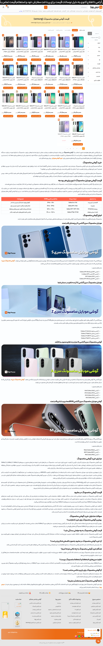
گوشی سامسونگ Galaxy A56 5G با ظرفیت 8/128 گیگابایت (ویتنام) (8, 107)
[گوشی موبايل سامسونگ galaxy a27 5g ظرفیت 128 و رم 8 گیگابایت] (77, 41)
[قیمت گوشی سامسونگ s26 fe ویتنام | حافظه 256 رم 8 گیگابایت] (63, 125)
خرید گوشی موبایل (57, 158)
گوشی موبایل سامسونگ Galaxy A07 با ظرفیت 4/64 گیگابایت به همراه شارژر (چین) (64, 79)
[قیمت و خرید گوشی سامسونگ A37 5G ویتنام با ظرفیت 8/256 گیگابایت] (36, 41)
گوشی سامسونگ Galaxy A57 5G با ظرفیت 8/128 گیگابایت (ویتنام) (64, 51)
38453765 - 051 (12, 633)
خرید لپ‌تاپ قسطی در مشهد (54, 609)
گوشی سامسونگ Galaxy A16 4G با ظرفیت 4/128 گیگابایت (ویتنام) (78, 135)
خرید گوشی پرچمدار (37, 609)
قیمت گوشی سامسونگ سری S (74, 616)
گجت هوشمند (91, 11)
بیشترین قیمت (59, 30)
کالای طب (64, 11)
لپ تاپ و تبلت (79, 11)
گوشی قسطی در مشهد (48, 11)
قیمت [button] (98, 64)
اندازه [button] (99, 43)
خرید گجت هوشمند (76, 606)
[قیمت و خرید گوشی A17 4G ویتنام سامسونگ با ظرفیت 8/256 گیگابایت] (8, 69)
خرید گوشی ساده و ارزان (36, 613)
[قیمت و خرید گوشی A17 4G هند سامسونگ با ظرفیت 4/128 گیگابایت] (22, 69)
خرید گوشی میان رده (36, 616)
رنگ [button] (99, 51)
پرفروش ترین (67, 30)
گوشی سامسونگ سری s (8, 261)
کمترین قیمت (51, 30)
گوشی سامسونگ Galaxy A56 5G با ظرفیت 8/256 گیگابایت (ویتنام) (22, 107)
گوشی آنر (99, 619)
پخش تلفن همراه (57, 11)
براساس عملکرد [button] (96, 68)
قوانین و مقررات (57, 619)
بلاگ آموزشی (58, 606)
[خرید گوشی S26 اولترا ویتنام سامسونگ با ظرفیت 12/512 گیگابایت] (8, 41)
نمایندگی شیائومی (57, 623)
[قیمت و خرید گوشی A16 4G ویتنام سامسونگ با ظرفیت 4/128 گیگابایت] (77, 125)
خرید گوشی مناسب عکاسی (35, 603)
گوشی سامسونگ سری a (17, 380)
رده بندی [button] (98, 72)
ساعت (68, 11)
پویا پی (20, 11)
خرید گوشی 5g (37, 619)
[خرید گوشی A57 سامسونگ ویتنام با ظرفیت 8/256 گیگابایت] (22, 41)
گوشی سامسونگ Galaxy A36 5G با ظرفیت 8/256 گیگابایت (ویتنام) (36, 107)
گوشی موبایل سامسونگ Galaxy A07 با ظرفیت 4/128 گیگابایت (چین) (78, 107)
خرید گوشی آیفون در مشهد (75, 623)
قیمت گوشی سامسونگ (95, 613)
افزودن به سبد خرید (77, 60)
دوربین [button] (98, 76)
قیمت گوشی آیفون (96, 609)
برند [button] (99, 47)
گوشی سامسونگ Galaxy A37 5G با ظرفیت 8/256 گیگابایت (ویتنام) (36, 51)
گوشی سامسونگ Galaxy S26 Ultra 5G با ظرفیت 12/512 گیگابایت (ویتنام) (8, 51)
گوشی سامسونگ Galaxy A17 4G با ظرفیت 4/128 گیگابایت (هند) (22, 79)
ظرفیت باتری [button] (97, 80)
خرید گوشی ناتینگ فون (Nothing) (33, 623)
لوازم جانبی (85, 11)
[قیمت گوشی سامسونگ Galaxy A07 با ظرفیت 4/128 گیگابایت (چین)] (50, 69)
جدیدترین (75, 30)
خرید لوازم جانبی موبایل (75, 603)
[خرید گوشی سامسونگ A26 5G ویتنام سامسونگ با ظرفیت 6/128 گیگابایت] (63, 97)
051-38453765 (27, 11)
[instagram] (76, 636)
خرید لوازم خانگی (77, 619)
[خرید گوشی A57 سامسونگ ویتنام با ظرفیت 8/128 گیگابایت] (63, 41)
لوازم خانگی (72, 11)
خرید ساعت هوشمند (76, 613)
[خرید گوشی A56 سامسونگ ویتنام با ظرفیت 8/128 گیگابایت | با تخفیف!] (8, 97)
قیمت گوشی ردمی (97, 616)
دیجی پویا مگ (35, 11)
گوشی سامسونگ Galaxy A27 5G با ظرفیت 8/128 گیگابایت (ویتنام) (78, 51)
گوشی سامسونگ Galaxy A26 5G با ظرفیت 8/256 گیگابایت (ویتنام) (50, 107)
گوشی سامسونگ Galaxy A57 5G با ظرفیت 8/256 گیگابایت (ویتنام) (22, 51)
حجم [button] (98, 55)
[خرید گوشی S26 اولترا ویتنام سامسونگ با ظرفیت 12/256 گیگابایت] (77, 69)
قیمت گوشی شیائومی (96, 606)
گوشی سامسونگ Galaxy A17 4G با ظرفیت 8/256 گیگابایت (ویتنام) (8, 79)
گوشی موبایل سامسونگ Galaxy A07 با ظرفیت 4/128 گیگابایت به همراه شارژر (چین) (51, 79)
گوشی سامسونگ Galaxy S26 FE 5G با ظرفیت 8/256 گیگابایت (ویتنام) (64, 135)
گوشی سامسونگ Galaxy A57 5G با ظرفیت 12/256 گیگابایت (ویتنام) (50, 51)
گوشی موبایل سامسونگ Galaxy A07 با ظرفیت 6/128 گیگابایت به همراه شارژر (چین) (37, 79)
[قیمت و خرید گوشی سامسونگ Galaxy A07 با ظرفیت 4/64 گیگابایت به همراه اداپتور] (63, 69)
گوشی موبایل (98, 11)
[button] (8, 7)
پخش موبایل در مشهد (56, 616)
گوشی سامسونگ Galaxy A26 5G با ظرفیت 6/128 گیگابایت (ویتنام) (64, 107)
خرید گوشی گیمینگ (36, 606)
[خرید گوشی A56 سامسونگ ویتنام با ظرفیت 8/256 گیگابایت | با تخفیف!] (22, 97)
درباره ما (40, 11)
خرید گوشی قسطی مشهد (55, 613)
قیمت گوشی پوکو (97, 623)
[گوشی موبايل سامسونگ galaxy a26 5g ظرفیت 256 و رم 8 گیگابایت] (50, 97)
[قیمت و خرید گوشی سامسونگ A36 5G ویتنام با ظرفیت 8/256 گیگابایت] (36, 97)
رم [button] (99, 60)
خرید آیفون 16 (78, 609)
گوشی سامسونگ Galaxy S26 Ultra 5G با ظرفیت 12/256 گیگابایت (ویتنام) (78, 79)
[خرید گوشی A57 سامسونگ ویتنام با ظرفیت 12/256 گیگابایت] (50, 41)
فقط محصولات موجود (94, 39)
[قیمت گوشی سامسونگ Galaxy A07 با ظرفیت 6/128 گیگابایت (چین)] (36, 69)
